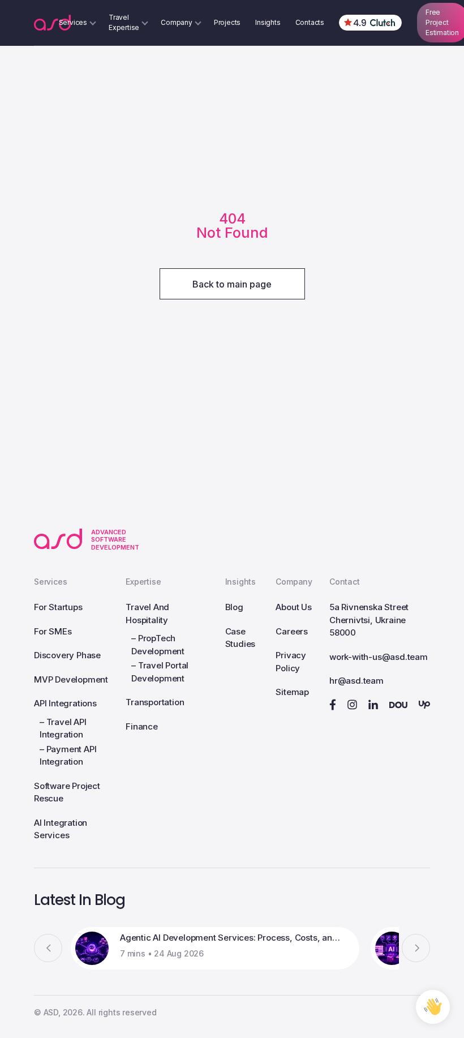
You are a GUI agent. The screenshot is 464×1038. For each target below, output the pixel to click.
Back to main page (232, 284)
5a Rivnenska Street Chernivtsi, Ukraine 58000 (369, 620)
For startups (58, 607)
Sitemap (292, 692)
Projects (227, 22)
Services (50, 581)
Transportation (155, 702)
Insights (267, 22)
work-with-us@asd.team (378, 656)
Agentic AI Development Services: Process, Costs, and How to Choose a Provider (231, 937)
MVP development (71, 679)
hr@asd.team (356, 680)
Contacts (309, 22)
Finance (142, 726)
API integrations (65, 703)
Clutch (370, 23)
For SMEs (52, 631)
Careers (292, 631)
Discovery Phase (67, 655)
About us (293, 607)
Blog (234, 607)
